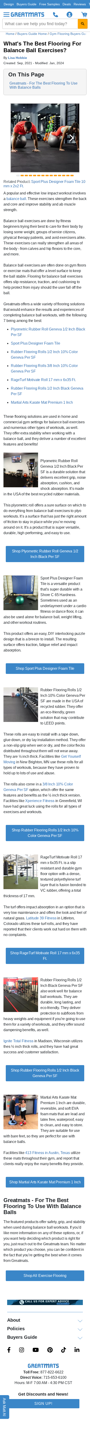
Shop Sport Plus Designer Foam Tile (45, 668)
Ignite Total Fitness (18, 1041)
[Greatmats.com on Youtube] (36, 1350)
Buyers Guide (26, 4)
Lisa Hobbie (17, 58)
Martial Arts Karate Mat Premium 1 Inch (42, 402)
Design (9, 4)
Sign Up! (43, 1404)
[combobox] (45, 24)
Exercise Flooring (52, 1276)
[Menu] (6, 14)
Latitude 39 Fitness (41, 918)
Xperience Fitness (39, 801)
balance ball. (16, 199)
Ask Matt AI (4, 1407)
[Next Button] (71, 137)
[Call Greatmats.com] (55, 14)
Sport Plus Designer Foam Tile (35, 343)
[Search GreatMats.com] (82, 24)
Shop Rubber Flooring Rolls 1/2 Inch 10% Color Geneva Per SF (45, 833)
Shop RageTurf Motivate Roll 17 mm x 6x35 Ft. (45, 955)
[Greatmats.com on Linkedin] (77, 1350)
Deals (67, 4)
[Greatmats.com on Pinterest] (50, 1350)
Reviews (80, 4)
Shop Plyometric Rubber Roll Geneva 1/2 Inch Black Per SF (45, 554)
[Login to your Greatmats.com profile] (69, 14)
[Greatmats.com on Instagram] (21, 1350)
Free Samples (49, 4)
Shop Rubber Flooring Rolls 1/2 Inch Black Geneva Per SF (45, 1073)
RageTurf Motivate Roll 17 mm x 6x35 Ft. (43, 380)
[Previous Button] (18, 137)
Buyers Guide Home (32, 34)
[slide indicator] (18, 175)
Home (10, 34)
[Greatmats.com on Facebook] (9, 1350)
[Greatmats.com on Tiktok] (63, 1350)
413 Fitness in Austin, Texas (47, 1153)
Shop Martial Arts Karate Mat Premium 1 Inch (45, 1182)
